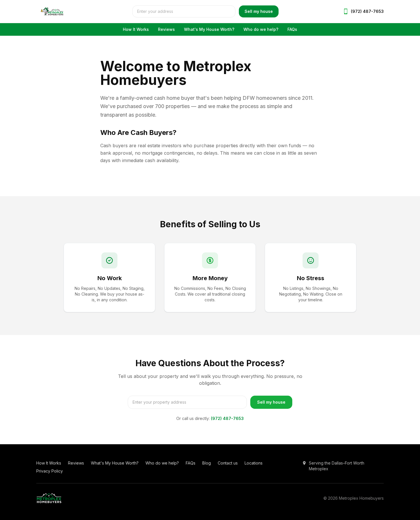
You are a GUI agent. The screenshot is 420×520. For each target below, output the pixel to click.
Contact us (228, 463)
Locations (254, 463)
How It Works (136, 29)
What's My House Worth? (209, 29)
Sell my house (259, 11)
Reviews (166, 29)
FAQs (292, 29)
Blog (206, 463)
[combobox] (183, 11)
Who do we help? (260, 29)
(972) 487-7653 (227, 418)
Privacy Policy (49, 471)
